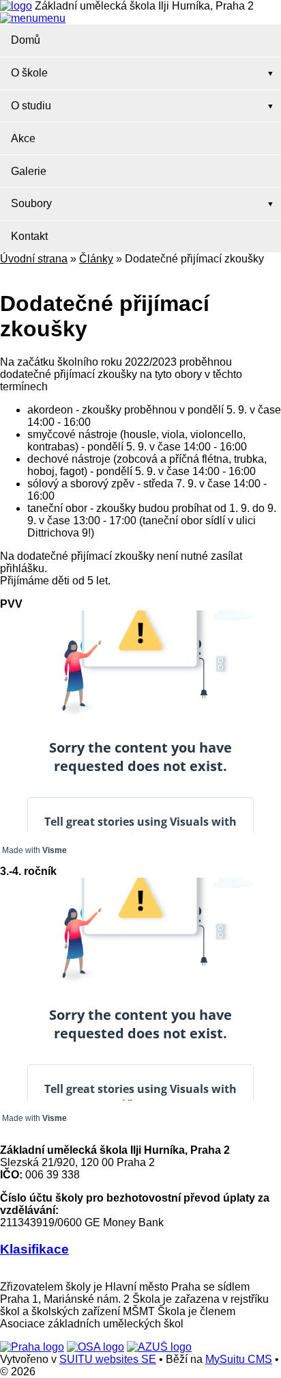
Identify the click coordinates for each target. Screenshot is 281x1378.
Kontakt (29, 236)
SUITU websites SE (107, 1359)
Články (96, 259)
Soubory (31, 203)
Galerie (28, 171)
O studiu (31, 105)
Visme (54, 850)
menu (51, 18)
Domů (25, 40)
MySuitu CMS (238, 1359)
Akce (23, 138)
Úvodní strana (34, 259)
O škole (29, 73)
